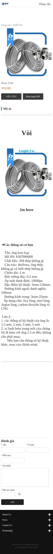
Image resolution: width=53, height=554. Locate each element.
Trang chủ (5, 25)
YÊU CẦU (11, 96)
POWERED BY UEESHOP (26, 548)
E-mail (30, 445)
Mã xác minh (7, 490)
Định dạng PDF (33, 96)
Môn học (6, 455)
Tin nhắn (6, 465)
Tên (3, 445)
